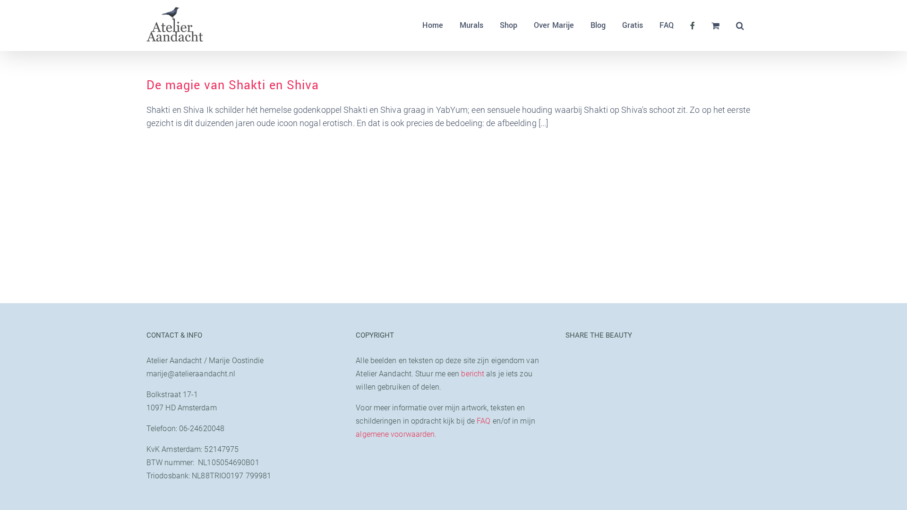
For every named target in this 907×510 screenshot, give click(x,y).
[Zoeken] (740, 25)
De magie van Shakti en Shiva (232, 85)
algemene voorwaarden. (396, 434)
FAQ (483, 420)
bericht (472, 373)
